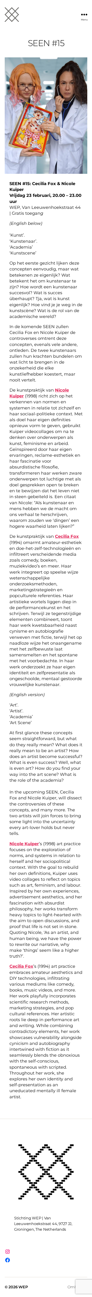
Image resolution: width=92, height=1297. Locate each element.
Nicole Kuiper (24, 843)
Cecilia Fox (67, 536)
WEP (23, 1287)
